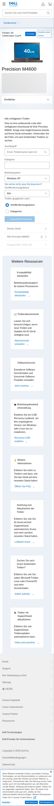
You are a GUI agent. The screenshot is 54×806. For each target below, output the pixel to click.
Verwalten (6, 802)
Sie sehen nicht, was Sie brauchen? (23, 184)
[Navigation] (4, 4)
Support (6, 668)
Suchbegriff (10, 146)
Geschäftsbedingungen (14, 757)
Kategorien (16, 211)
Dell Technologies (12, 732)
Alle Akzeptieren (46, 802)
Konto (5, 661)
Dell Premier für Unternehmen (18, 739)
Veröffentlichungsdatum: (17, 187)
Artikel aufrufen (23, 594)
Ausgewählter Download (21, 219)
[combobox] (27, 12)
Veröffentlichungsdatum (22, 205)
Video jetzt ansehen (25, 642)
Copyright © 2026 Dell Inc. (16, 751)
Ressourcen (8, 721)
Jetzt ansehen (22, 386)
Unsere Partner (10, 714)
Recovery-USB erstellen (22, 439)
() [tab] (24, 236)
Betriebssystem (12, 172)
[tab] (27, 229)
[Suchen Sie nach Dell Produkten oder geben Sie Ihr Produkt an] (48, 13)
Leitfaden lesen (23, 542)
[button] (43, 4)
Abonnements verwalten (22, 342)
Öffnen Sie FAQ (23, 486)
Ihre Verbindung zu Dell (14, 675)
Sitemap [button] (6, 682)
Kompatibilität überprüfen (22, 294)
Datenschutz (8, 764)
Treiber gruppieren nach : (18, 198)
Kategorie (10, 159)
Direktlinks (9, 99)
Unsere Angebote (11, 700)
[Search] (45, 152)
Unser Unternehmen (12, 707)
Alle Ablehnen (31, 802)
